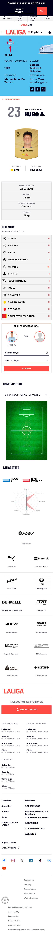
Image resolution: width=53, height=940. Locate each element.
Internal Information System (20, 907)
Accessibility (13, 912)
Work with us (29, 894)
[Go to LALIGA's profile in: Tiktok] (40, 860)
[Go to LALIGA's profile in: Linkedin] (31, 860)
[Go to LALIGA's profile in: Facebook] (4, 860)
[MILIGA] (49, 32)
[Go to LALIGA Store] (26, 25)
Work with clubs (31, 898)
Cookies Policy (14, 925)
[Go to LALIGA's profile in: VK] (49, 860)
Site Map (27, 885)
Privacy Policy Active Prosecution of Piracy (26, 930)
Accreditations (30, 889)
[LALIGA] (16, 32)
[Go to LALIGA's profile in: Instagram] (43, 89)
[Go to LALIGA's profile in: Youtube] (4, 868)
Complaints (29, 880)
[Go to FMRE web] (12, 900)
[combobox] (26, 352)
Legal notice (13, 916)
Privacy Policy (14, 921)
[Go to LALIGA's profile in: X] (32, 89)
